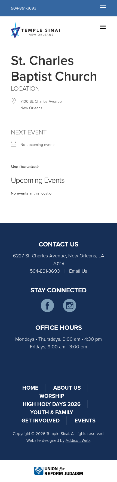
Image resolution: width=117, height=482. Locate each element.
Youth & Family (51, 412)
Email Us (78, 271)
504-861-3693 (23, 8)
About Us (67, 388)
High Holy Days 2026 (52, 404)
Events (85, 420)
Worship (51, 396)
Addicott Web (78, 440)
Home (30, 388)
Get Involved (40, 420)
